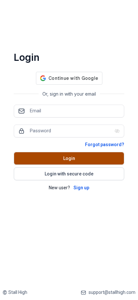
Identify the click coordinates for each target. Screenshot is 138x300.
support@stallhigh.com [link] (112, 292)
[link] (15, 292)
